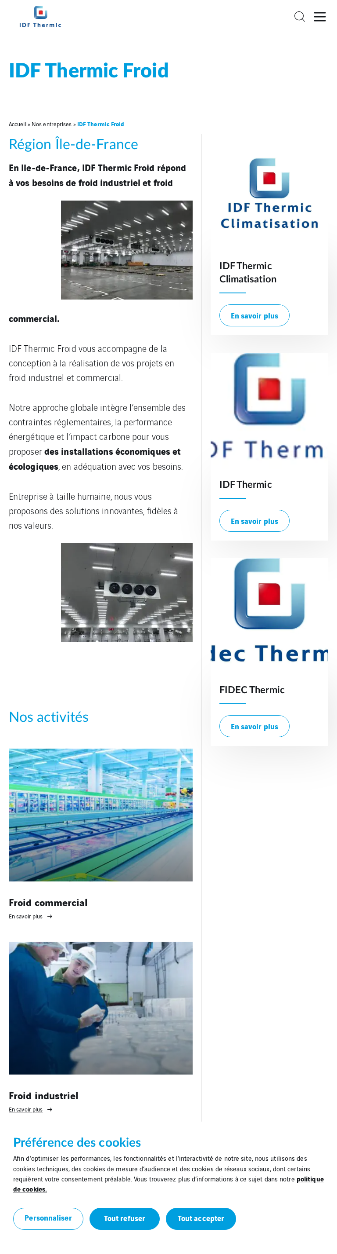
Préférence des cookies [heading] (77, 1143)
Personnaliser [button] (48, 1217)
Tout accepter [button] (201, 1217)
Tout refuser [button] (124, 1217)
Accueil (17, 124)
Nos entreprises (52, 124)
